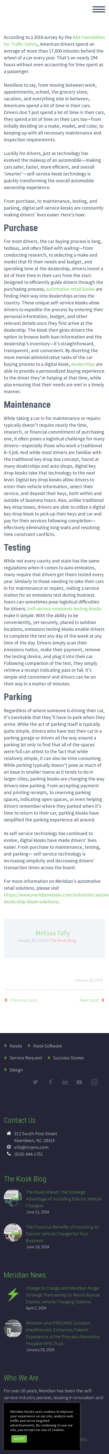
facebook (50, 1082)
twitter (35, 1082)
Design (16, 1070)
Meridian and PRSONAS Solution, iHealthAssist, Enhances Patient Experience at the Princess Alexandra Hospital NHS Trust (62, 1333)
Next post (89, 1000)
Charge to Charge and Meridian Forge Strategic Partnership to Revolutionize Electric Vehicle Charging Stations (63, 1295)
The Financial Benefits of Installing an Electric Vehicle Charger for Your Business (62, 1233)
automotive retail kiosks (70, 289)
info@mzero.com (31, 1147)
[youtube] (80, 1086)
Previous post (23, 1000)
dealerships (83, 364)
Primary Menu (99, 9)
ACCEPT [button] (19, 1439)
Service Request (26, 1058)
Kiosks (16, 1046)
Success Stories (68, 1058)
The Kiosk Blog (63, 940)
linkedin (65, 1082)
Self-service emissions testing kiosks (64, 609)
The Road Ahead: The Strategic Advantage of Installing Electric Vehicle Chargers (64, 1199)
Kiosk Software (47, 1046)
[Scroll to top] (102, 1447)
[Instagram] (95, 1083)
